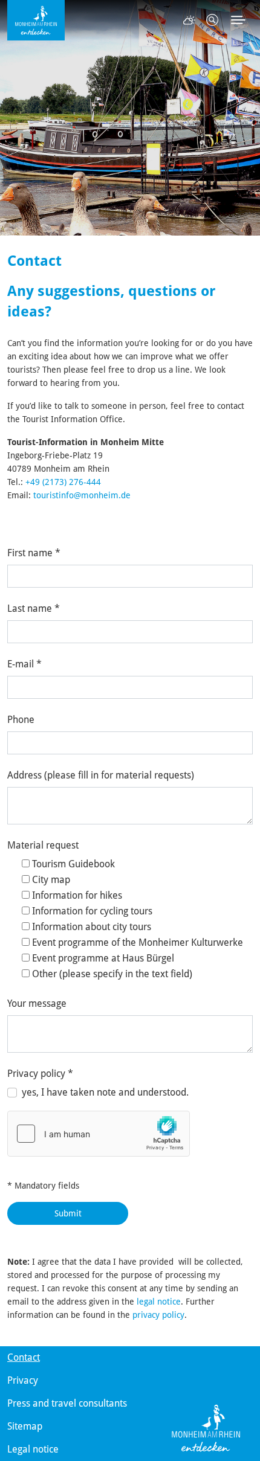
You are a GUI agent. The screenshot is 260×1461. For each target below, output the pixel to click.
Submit (68, 1213)
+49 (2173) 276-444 (63, 482)
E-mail (24, 664)
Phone (20, 719)
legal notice (159, 1301)
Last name (33, 608)
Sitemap (24, 1426)
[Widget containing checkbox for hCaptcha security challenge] (98, 1134)
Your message (37, 1003)
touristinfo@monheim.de (82, 495)
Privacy (22, 1380)
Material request (43, 845)
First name (33, 553)
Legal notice (33, 1449)
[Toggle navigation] (238, 20)
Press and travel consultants (67, 1403)
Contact (23, 1357)
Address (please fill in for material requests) (100, 775)
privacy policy (158, 1315)
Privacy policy (40, 1073)
